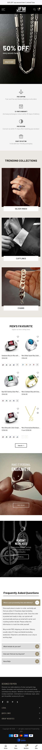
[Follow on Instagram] (7, 702)
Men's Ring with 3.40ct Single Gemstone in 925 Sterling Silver (20, 428)
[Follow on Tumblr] (17, 702)
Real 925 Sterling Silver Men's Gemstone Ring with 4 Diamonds (20, 392)
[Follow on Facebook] (2, 702)
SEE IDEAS (21, 505)
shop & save (9, 61)
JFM (21, 731)
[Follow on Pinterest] (12, 702)
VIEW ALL (21, 557)
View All (20, 445)
